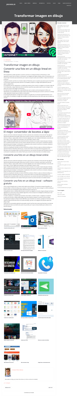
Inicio (21, 3)
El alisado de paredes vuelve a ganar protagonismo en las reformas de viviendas (63, 138)
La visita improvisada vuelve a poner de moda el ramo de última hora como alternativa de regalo (64, 155)
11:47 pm (16, 61)
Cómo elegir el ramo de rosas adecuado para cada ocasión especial (63, 27)
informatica (8, 59)
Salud (54, 3)
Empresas (35, 3)
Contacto (69, 5)
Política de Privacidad (61, 196)
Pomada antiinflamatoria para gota (64, 187)
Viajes (59, 3)
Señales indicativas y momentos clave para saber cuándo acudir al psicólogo (63, 71)
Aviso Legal (59, 192)
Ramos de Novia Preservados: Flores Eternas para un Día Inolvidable (63, 95)
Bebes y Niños (27, 3)
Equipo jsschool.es (67, 3)
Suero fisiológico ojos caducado (63, 176)
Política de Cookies (61, 194)
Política (49, 3)
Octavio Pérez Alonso (9, 61)
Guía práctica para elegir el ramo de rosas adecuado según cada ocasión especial (63, 31)
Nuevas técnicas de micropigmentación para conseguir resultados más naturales (64, 58)
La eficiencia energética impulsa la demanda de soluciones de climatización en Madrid (64, 99)
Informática (42, 3)
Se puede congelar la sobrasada (63, 174)
